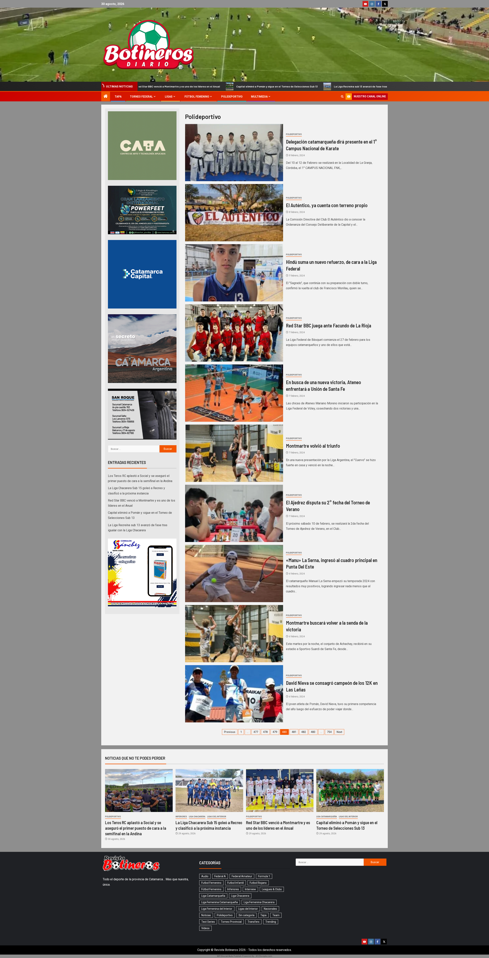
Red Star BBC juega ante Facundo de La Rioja (328, 325)
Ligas (168, 96)
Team (275, 915)
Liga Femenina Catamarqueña (219, 902)
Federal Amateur (242, 876)
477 (255, 731)
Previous (229, 731)
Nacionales (270, 908)
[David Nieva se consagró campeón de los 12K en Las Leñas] (234, 693)
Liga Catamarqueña (326, 817)
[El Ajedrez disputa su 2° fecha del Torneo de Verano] (234, 513)
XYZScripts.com (264, 956)
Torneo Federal (141, 96)
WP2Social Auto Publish (229, 956)
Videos (205, 928)
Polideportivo (232, 96)
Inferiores (181, 817)
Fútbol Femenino (197, 96)
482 (303, 731)
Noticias (206, 915)
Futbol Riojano (258, 882)
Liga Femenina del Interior (216, 908)
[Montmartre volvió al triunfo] (234, 453)
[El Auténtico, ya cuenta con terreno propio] (234, 212)
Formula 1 (264, 876)
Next (339, 731)
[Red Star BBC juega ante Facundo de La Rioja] (234, 333)
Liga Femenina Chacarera (259, 902)
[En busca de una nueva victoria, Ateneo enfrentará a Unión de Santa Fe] (234, 393)
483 (313, 731)
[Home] (106, 96)
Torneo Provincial (231, 921)
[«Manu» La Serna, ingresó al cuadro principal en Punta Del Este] (234, 573)
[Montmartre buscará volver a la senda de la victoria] (234, 633)
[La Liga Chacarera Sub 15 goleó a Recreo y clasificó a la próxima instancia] (209, 790)
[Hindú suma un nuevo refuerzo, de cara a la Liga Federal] (234, 272)
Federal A (220, 876)
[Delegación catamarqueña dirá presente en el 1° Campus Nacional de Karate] (234, 152)
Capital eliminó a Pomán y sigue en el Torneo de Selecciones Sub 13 (168, 86)
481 (294, 731)
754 (329, 731)
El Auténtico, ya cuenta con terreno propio (327, 205)
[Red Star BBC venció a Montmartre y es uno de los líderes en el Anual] (280, 790)
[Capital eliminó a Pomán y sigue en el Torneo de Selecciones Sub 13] (350, 790)
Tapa (118, 96)
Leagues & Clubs (272, 889)
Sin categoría (246, 915)
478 (265, 731)
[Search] (342, 96)
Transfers (253, 921)
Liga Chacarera (197, 817)
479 (275, 731)
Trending (270, 921)
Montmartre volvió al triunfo (313, 446)
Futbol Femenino (211, 882)
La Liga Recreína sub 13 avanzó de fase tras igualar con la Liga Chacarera (270, 86)
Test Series (208, 921)
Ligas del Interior (216, 817)
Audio (204, 876)
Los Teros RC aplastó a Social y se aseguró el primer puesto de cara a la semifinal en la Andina (388, 86)
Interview (250, 889)
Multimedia (259, 96)
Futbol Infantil (235, 882)
